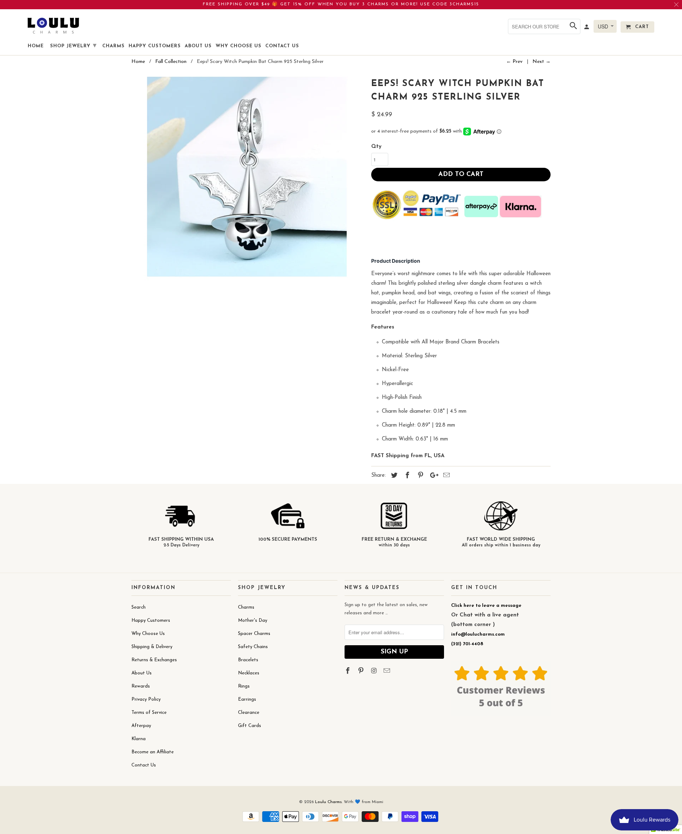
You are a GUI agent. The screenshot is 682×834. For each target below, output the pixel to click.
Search (138, 607)
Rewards (140, 686)
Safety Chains (253, 647)
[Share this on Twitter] (393, 476)
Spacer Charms (254, 633)
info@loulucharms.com (478, 634)
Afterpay (141, 725)
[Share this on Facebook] (406, 476)
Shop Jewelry (73, 46)
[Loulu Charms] (53, 25)
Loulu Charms (328, 802)
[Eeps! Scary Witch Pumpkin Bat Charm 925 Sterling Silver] (247, 178)
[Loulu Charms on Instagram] (375, 671)
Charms (246, 607)
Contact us (282, 46)
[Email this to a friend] (445, 476)
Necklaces (248, 673)
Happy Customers (150, 620)
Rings (244, 686)
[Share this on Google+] (432, 476)
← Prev (514, 61)
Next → (541, 61)
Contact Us (143, 765)
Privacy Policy (146, 699)
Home (36, 46)
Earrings (247, 699)
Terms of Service (149, 712)
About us (198, 46)
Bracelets (248, 660)
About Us (141, 673)
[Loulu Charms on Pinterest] (362, 671)
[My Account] (587, 28)
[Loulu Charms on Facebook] (348, 671)
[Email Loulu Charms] (387, 671)
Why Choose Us (148, 633)
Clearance (248, 712)
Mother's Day (252, 620)
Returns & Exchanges (154, 660)
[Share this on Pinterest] (419, 476)
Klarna (138, 739)
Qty (376, 146)
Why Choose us (238, 46)
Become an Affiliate (152, 752)
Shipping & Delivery (151, 647)
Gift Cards (249, 725)
